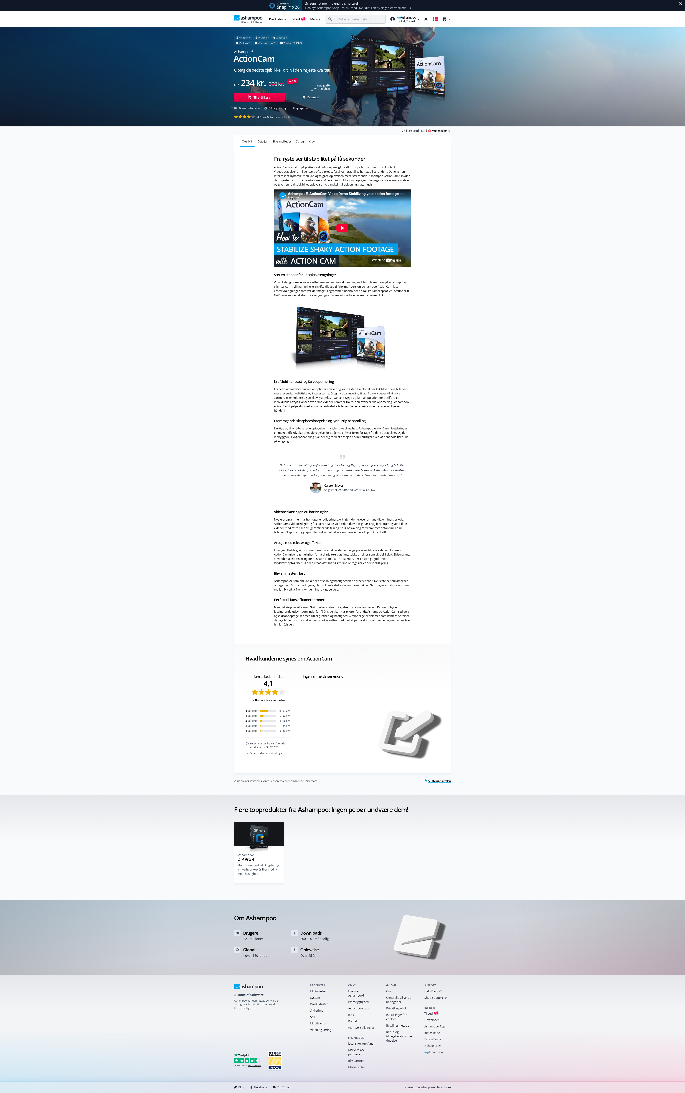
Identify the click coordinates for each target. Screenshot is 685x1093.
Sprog (300, 141)
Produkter (276, 19)
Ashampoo (433, 1052)
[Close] (680, 3)
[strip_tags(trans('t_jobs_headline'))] (275, 1060)
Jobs (351, 1015)
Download (313, 97)
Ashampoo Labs (359, 1008)
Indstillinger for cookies (396, 1017)
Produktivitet (319, 1004)
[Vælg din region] (435, 19)
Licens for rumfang (361, 1044)
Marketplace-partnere (357, 1052)
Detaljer (262, 141)
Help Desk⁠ (431, 991)
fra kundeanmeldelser (275, 117)
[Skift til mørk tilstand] (426, 19)
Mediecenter (356, 1067)
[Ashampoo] (248, 986)
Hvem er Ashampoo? (356, 993)
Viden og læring (320, 1030)
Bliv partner (356, 1061)
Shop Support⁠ (433, 998)
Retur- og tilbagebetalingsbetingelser (399, 1036)
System (315, 998)
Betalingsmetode (397, 1025)
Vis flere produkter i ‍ (424, 131)
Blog (241, 1087)
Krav (311, 141)
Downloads (432, 1020)
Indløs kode (432, 1033)
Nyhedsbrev (432, 1046)
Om (388, 991)
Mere (314, 19)
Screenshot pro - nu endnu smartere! (331, 3)
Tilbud (297, 19)
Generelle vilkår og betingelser (398, 1000)
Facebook (260, 1087)
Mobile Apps (318, 1023)
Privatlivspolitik (396, 1008)
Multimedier (318, 991)
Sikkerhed (316, 1010)
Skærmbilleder (282, 141)
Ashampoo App (434, 1026)
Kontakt (353, 1021)
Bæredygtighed (358, 1002)
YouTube (283, 1087)
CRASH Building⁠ (359, 1028)
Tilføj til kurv (262, 97)
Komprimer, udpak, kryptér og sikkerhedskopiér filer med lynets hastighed (258, 869)
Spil (312, 1017)
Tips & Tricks (432, 1039)
